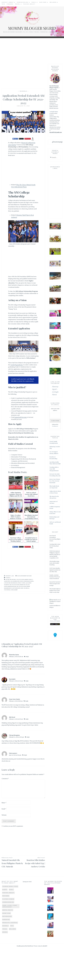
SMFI (22, 588)
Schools (23, 91)
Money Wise (6, 913)
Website (4, 815)
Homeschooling (22, 2)
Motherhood (7, 916)
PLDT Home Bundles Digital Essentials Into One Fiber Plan (54, 570)
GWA (11, 581)
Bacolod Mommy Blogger (24, 575)
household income (21, 417)
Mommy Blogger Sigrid (32, 28)
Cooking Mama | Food (10, 886)
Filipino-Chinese (8, 899)
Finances (10, 4)
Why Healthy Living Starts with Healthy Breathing (54, 563)
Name (4, 802)
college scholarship (22, 579)
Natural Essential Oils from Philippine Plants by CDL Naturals (12, 862)
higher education (18, 581)
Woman (5, 932)
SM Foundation (16, 588)
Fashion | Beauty (29, 4)
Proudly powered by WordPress (25, 946)
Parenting (6, 919)
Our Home (42, 2)
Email (4, 809)
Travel (17, 4)
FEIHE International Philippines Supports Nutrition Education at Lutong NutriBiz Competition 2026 (54, 554)
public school (22, 582)
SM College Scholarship (16, 584)
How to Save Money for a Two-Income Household (54, 481)
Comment (5, 778)
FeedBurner (55, 426)
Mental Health (7, 910)
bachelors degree (11, 579)
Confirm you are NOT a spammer (13, 826)
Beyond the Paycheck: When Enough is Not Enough (55, 583)
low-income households (10, 582)
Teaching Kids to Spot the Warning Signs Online (54, 546)
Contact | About (8, 2)
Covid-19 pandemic (17, 365)
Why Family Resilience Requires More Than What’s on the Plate (55, 590)
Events (4, 889)
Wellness (53, 2)
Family (34, 2)
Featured (5, 895)
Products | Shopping (10, 922)
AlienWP (45, 946)
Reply (27, 656)
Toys (3, 4)
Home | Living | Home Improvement (9, 906)
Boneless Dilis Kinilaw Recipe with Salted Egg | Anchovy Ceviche (35, 862)
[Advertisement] (32, 51)
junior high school (28, 581)
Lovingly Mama (53, 111)
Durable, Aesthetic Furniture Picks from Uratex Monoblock (54, 576)
